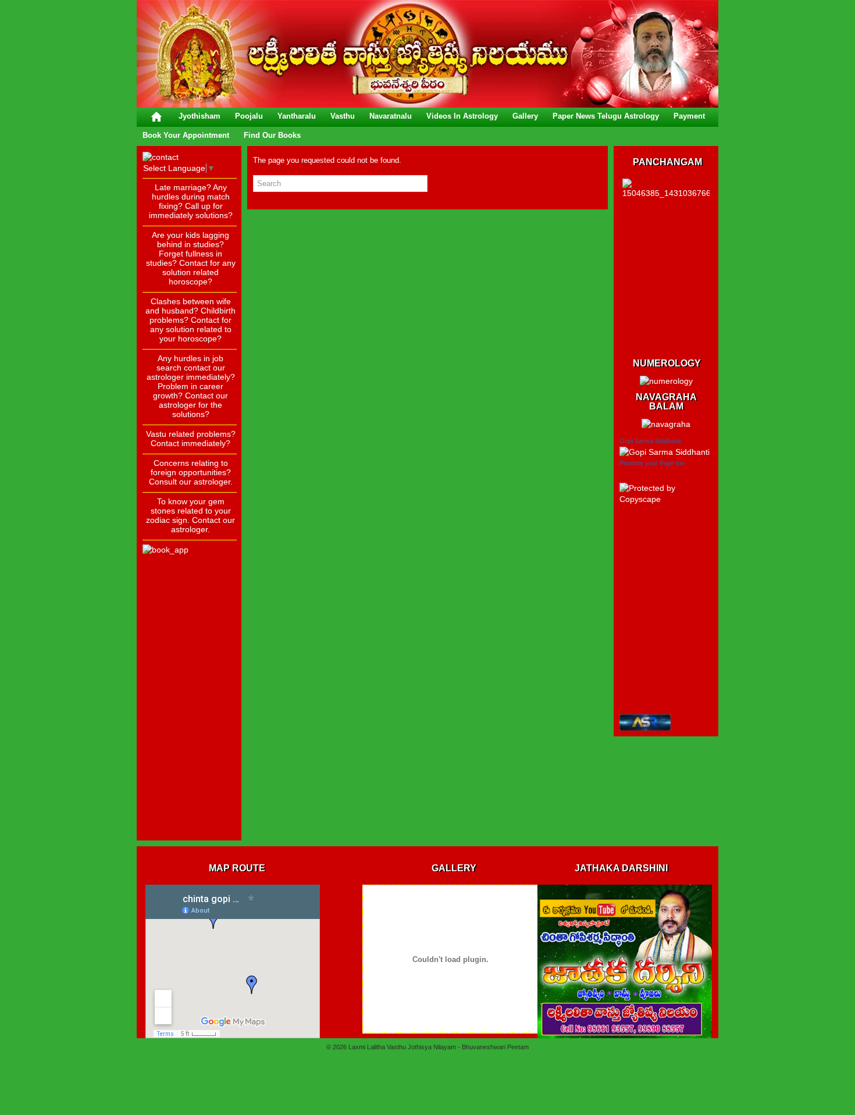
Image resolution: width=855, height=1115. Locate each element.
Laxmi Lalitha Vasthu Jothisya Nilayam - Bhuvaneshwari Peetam (438, 1046)
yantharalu (296, 116)
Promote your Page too (652, 462)
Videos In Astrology (462, 116)
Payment (689, 116)
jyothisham (199, 116)
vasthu (342, 116)
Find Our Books (272, 135)
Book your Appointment (185, 135)
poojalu (249, 116)
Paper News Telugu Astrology (606, 116)
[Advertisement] (189, 660)
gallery (525, 116)
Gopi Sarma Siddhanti (650, 440)
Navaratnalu (390, 116)
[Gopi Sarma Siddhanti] (664, 452)
